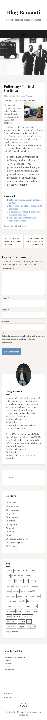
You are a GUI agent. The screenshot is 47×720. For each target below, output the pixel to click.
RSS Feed (8, 666)
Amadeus (34, 712)
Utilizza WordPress (14, 712)
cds (26, 581)
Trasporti (21, 626)
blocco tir (10, 581)
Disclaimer (9, 669)
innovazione (14, 517)
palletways (22, 226)
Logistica (13, 524)
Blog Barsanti (23, 12)
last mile (13, 520)
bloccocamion (17, 576)
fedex (9, 591)
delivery (10, 586)
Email (5, 309)
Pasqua (27, 611)
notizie (12, 528)
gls (26, 596)
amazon (17, 570)
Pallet (35, 606)
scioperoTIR (27, 616)
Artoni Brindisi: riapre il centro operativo (12, 241)
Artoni (32, 570)
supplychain (11, 621)
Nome (5, 298)
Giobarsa (20, 96)
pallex (19, 611)
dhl (16, 586)
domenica (24, 586)
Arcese (25, 570)
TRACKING (11, 626)
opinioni (12, 531)
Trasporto (29, 96)
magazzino (11, 606)
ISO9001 (14, 226)
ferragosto (11, 596)
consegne (34, 581)
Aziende (12, 502)
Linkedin (13, 422)
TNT (29, 621)
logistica (30, 601)
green (11, 513)
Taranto (22, 621)
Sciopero (16, 616)
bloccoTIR (29, 576)
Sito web (6, 321)
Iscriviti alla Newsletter (14, 657)
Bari (8, 576)
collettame (13, 506)
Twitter (7, 660)
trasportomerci (12, 632)
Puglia (35, 611)
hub (38, 596)
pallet (11, 535)
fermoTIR (31, 591)
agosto (9, 570)
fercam (16, 591)
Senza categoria (16, 542)
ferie (23, 591)
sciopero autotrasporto (19, 539)
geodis (19, 596)
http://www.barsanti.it (16, 419)
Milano (20, 606)
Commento (8, 268)
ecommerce (14, 510)
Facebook (8, 663)
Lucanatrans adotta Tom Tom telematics (34, 241)
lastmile (22, 601)
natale (27, 606)
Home (9, 693)
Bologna (19, 581)
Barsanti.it (11, 697)
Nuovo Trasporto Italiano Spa (19, 437)
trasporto (31, 626)
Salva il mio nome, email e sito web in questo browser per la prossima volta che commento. (23, 339)
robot (9, 616)
